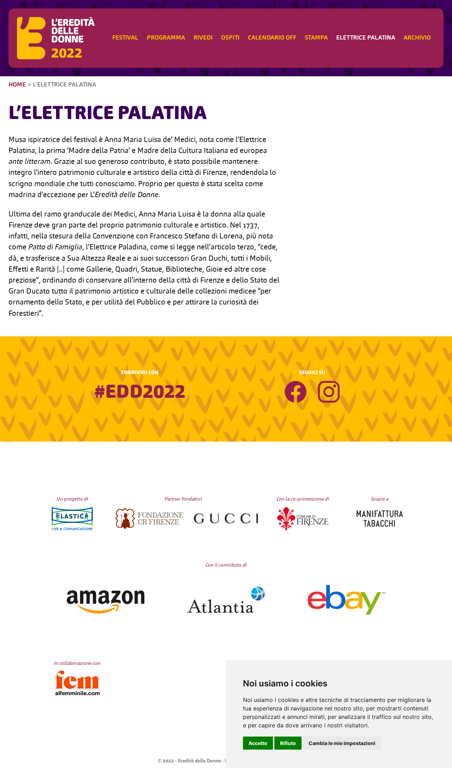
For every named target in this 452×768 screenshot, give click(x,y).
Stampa (316, 38)
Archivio (417, 38)
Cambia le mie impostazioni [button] (342, 743)
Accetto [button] (258, 743)
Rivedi (203, 38)
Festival (125, 38)
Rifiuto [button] (288, 743)
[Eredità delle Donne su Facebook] (295, 393)
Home (17, 85)
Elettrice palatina (365, 38)
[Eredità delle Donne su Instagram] (328, 393)
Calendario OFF (272, 38)
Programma (166, 38)
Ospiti (230, 38)
